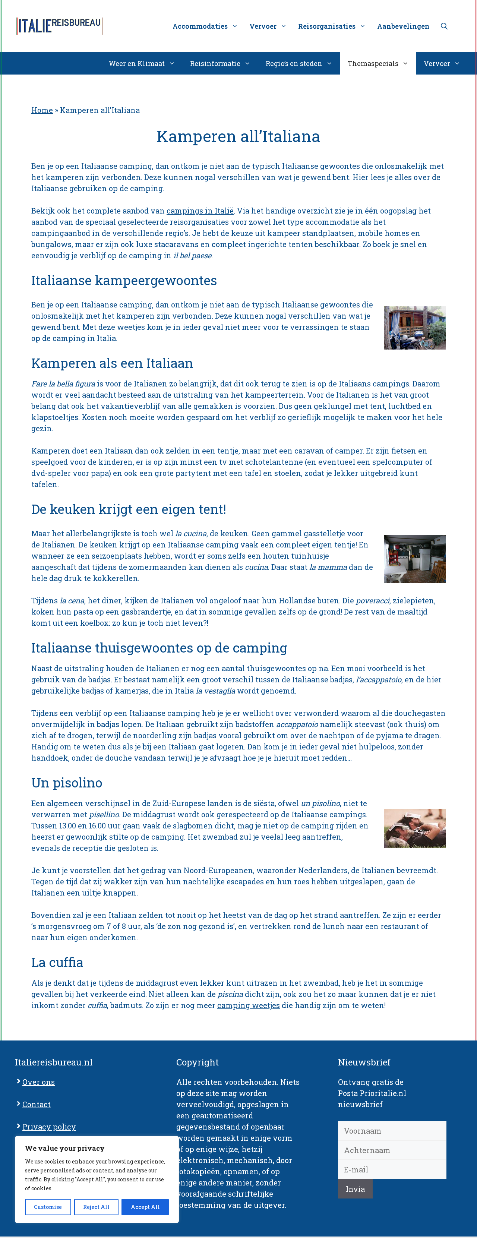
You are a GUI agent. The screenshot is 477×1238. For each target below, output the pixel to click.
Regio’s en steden (294, 63)
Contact (36, 1104)
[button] (444, 26)
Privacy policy (49, 1126)
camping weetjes (248, 1005)
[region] (97, 1179)
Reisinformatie (215, 63)
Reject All (96, 1206)
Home (42, 110)
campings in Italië (200, 210)
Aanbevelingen (403, 26)
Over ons (38, 1082)
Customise (48, 1206)
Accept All (145, 1206)
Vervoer (437, 63)
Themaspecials (373, 63)
